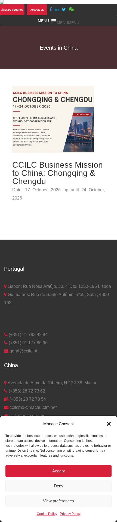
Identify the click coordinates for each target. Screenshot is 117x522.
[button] (109, 424)
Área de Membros (12, 10)
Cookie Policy (47, 514)
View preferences (58, 501)
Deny (58, 486)
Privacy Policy (70, 514)
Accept (58, 471)
